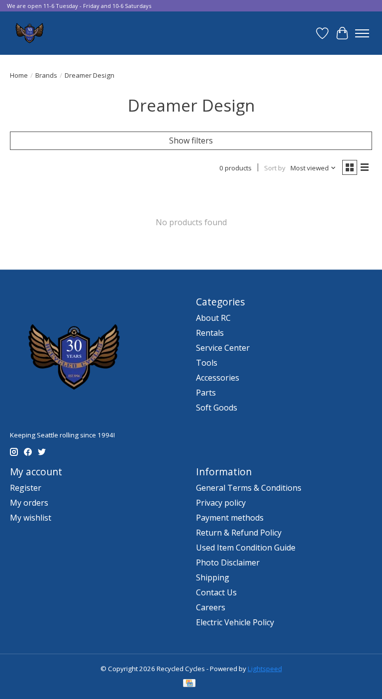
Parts (206, 392)
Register (25, 487)
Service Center (223, 347)
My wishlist (30, 517)
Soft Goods (216, 407)
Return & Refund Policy (239, 532)
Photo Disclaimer (228, 562)
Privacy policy (221, 502)
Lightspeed (265, 668)
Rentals (210, 332)
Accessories (217, 377)
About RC (213, 317)
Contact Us (216, 592)
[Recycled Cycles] (28, 33)
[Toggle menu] (362, 33)
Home (19, 75)
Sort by (275, 167)
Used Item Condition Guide (245, 547)
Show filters (191, 140)
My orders (29, 502)
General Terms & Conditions (248, 487)
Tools (206, 362)
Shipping (212, 577)
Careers (210, 607)
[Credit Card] (189, 684)
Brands (46, 75)
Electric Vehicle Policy (235, 622)
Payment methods (230, 517)
